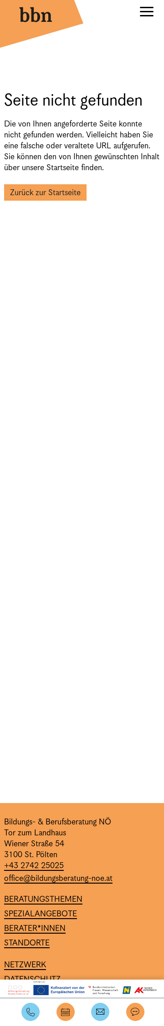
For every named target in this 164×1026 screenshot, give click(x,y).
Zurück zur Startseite (45, 192)
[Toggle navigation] (146, 13)
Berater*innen (35, 928)
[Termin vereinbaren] (64, 1012)
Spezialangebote (40, 914)
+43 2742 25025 (34, 865)
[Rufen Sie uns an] (29, 1012)
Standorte (27, 943)
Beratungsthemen (43, 899)
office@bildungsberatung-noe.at (58, 878)
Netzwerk (25, 965)
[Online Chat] (134, 1012)
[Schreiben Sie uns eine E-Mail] (99, 1012)
